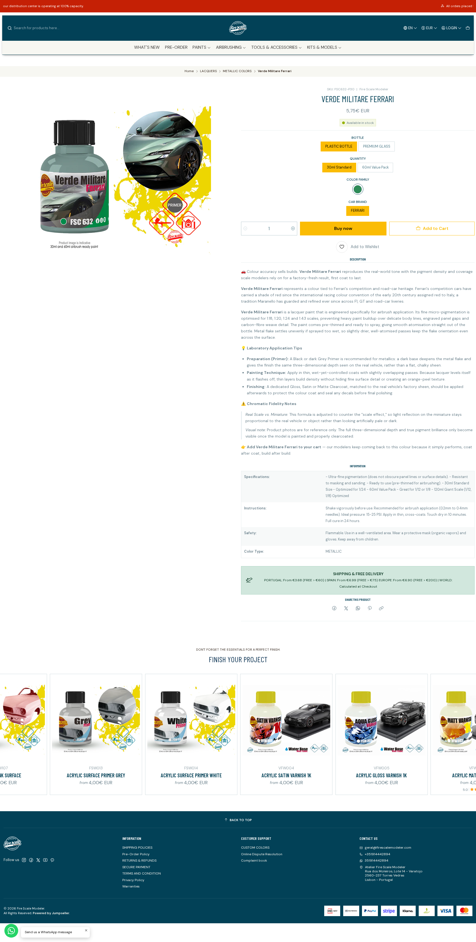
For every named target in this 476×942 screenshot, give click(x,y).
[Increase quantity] (293, 228)
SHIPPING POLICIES (137, 847)
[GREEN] (357, 189)
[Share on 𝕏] (346, 608)
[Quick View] (8, 719)
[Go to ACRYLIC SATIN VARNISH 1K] (254, 720)
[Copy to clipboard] (381, 608)
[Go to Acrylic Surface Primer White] (159, 720)
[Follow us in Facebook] (31, 860)
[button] (202, 48)
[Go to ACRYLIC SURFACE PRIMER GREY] (64, 720)
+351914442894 (377, 854)
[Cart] (467, 27)
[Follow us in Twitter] (38, 860)
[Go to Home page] (238, 28)
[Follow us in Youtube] (45, 860)
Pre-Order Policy (136, 854)
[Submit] (9, 28)
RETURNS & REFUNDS (139, 860)
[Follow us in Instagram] (23, 860)
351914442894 (376, 860)
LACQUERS (208, 71)
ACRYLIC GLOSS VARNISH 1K (349, 775)
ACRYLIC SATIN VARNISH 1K (254, 775)
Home (189, 71)
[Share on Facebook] (334, 608)
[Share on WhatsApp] (358, 608)
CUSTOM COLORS (255, 847)
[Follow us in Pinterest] (52, 860)
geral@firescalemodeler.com (388, 847)
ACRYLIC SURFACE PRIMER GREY (64, 775)
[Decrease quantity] (245, 228)
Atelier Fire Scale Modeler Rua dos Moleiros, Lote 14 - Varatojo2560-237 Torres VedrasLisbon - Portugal (394, 873)
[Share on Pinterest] (370, 608)
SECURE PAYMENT (136, 867)
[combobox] (35, 28)
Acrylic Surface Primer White (159, 775)
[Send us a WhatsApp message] (11, 931)
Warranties (131, 886)
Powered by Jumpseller (51, 913)
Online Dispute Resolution (261, 854)
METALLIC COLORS (237, 71)
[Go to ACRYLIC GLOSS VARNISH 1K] (349, 720)
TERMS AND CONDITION (141, 873)
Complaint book (254, 860)
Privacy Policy (133, 880)
